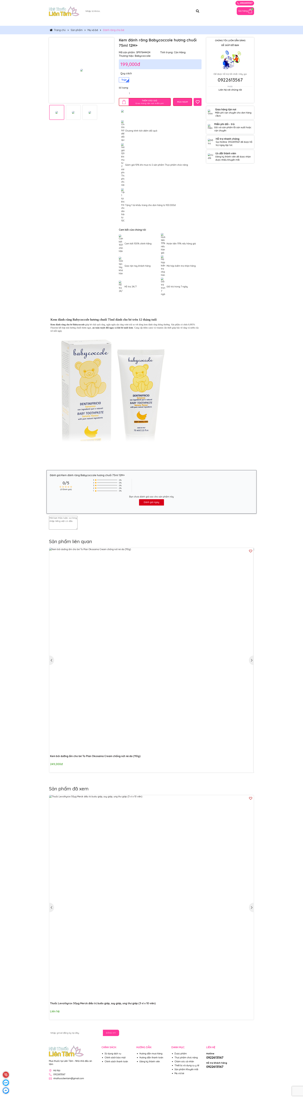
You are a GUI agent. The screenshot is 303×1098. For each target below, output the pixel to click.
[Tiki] (223, 1072)
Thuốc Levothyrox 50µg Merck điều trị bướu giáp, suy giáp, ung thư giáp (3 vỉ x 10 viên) (103, 1003)
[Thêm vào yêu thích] (198, 102)
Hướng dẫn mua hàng (151, 1053)
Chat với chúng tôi (230, 97)
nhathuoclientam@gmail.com (68, 1078)
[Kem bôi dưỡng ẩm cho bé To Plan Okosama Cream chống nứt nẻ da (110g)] (151, 650)
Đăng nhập (217, 3)
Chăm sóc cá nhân (174, 21)
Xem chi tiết (245, 1013)
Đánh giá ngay (151, 502)
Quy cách (126, 73)
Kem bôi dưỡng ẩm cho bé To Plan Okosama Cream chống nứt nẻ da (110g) (95, 756)
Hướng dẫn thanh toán (151, 1057)
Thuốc (55, 21)
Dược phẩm (181, 1053)
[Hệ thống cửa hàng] (225, 11)
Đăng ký (203, 3)
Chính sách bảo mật (115, 1057)
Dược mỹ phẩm (110, 21)
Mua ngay (250, 766)
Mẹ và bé (198, 21)
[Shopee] (208, 1072)
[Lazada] (216, 1072)
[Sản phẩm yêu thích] (232, 11)
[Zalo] (244, 1032)
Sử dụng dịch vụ (113, 1053)
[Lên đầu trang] (297, 1079)
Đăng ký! (111, 1033)
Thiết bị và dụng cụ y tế (141, 21)
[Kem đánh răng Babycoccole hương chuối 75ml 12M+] (81, 70)
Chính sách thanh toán (116, 1061)
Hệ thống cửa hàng (222, 21)
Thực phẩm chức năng (80, 21)
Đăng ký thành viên (150, 1061)
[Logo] (64, 10)
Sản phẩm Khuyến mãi (186, 1069)
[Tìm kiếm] (197, 11)
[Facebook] (251, 1032)
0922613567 (245, 3)
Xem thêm (125, 451)
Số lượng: (123, 87)
